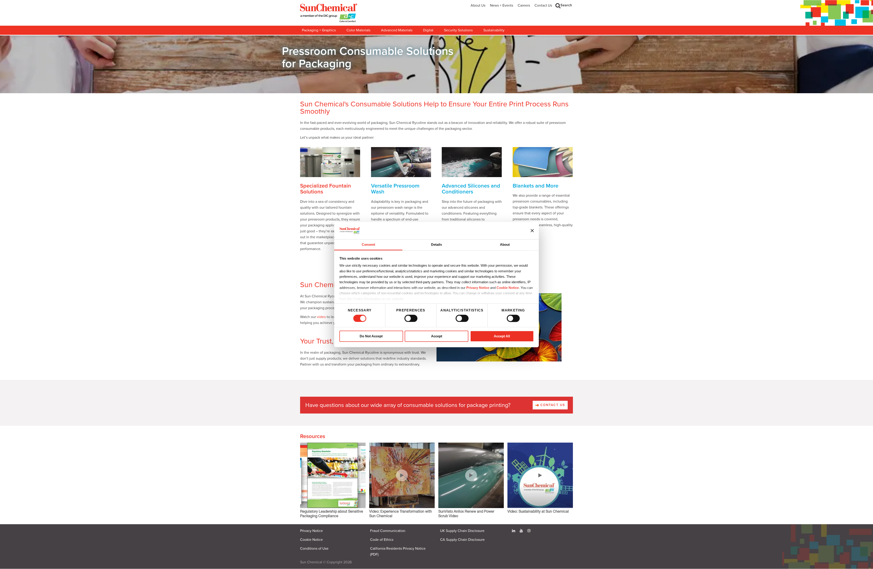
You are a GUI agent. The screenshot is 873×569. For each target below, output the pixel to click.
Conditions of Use (314, 548)
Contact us (552, 405)
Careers (524, 5)
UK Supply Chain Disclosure (462, 531)
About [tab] (505, 245)
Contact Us (543, 5)
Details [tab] (436, 245)
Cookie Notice (311, 539)
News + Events (501, 5)
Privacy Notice (477, 288)
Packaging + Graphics (319, 30)
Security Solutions (458, 30)
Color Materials (358, 30)
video (321, 317)
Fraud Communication (387, 531)
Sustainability (493, 30)
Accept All (502, 336)
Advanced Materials (396, 30)
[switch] (410, 318)
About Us (478, 5)
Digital (428, 30)
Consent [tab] (368, 245)
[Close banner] (532, 230)
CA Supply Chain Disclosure (462, 539)
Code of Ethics (381, 539)
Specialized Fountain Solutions (325, 189)
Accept (436, 336)
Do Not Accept (371, 336)
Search (566, 5)
